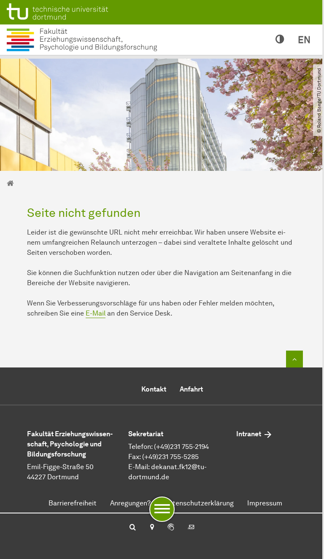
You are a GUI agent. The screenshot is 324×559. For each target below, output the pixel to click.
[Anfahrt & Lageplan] (152, 528)
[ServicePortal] (171, 528)
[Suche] (133, 528)
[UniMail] (191, 528)
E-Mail (95, 313)
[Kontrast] (280, 39)
